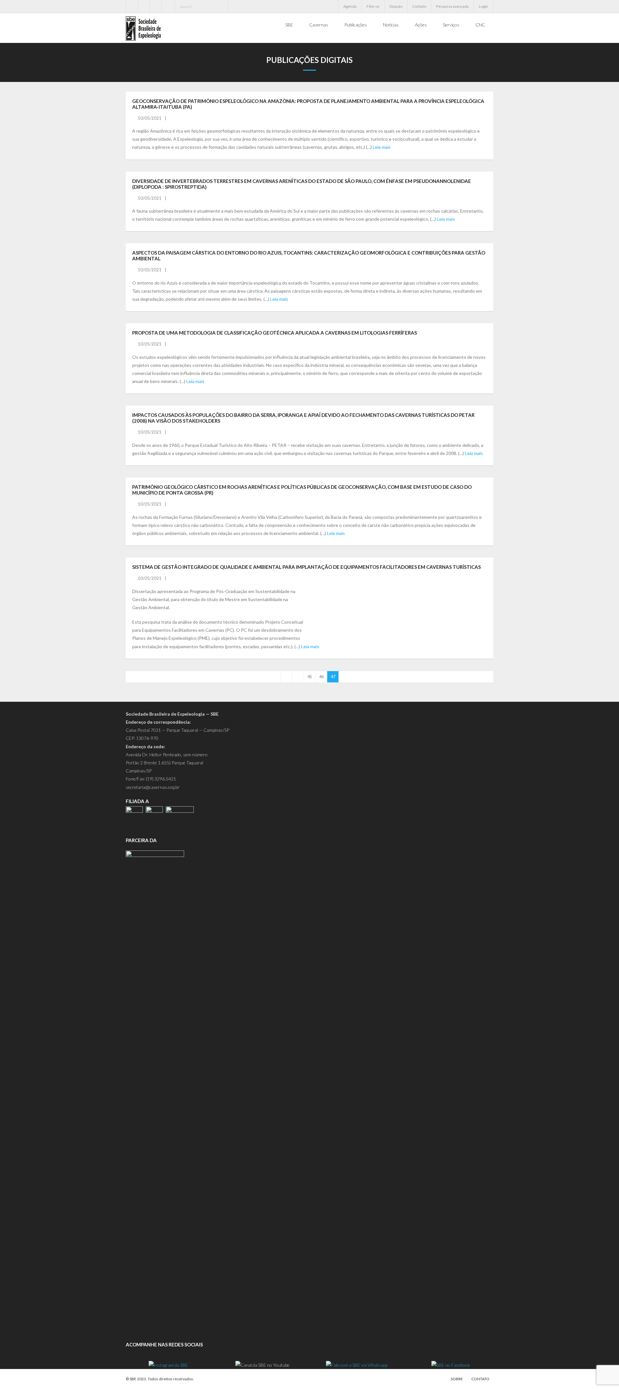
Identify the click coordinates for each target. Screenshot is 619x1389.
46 (321, 676)
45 (310, 676)
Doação (395, 6)
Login (483, 6)
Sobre (457, 1378)
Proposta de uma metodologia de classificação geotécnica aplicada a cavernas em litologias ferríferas (274, 333)
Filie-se (373, 6)
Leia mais (382, 147)
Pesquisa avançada (452, 6)
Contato (419, 6)
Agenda (350, 6)
